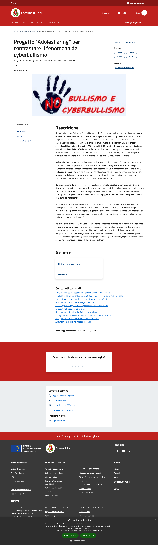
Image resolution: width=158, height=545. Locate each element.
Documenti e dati (17, 493)
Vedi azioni (129, 42)
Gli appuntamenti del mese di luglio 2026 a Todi (76, 302)
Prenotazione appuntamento (56, 507)
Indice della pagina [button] (23, 124)
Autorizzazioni (85, 488)
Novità (24, 31)
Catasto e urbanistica (53, 487)
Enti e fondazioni (17, 481)
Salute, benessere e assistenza (91, 484)
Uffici (13, 477)
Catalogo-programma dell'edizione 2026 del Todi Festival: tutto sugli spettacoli (89, 295)
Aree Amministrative (19, 473)
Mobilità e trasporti (52, 495)
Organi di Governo (18, 468)
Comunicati (118, 473)
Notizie (32, 31)
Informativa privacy (87, 515)
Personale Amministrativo (21, 489)
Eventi (116, 492)
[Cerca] (144, 13)
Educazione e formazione (89, 468)
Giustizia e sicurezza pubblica (90, 473)
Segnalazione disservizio (54, 511)
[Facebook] (112, 12)
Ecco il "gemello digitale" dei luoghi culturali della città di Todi (81, 305)
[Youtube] (118, 12)
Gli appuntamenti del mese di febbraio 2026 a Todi (77, 318)
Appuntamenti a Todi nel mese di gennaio (73, 321)
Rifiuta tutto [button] (88, 535)
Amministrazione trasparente (91, 507)
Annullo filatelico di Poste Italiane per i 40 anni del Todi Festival (82, 292)
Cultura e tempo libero (54, 473)
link (101, 531)
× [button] (155, 519)
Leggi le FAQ (50, 515)
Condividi (118, 42)
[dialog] (79, 531)
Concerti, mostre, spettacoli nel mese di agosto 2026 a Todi (81, 299)
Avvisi (116, 477)
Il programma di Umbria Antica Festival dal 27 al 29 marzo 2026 (83, 315)
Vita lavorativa (51, 477)
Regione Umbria (17, 3)
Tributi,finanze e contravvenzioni (92, 477)
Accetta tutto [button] (70, 535)
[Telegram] (123, 12)
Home (16, 31)
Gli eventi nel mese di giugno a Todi (70, 308)
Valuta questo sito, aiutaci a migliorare (81, 436)
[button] (79, 540)
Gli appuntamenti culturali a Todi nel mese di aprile (77, 312)
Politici (13, 485)
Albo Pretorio (84, 511)
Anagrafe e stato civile (54, 468)
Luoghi (116, 488)
